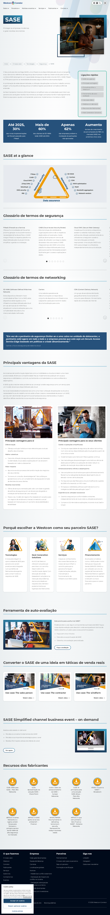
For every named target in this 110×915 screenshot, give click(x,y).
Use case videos (88, 100)
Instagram (86, 861)
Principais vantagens (90, 83)
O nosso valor (17, 64)
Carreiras (33, 864)
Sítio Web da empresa (37, 888)
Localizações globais (37, 867)
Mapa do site (36, 903)
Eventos (6, 880)
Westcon (6, 861)
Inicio (6, 64)
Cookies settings (17, 911)
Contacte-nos (8, 877)
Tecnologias (31, 64)
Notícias (32, 870)
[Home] (13, 3)
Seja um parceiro (62, 864)
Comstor (6, 864)
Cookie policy (27, 897)
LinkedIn (86, 858)
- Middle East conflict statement (41, 874)
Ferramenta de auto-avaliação (90, 95)
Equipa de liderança (36, 861)
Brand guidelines (50, 903)
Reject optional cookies (17, 906)
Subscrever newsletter (90, 864)
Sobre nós (6, 874)
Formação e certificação (64, 867)
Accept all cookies (17, 901)
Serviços (6, 870)
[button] (94, 3)
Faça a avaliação (63, 647)
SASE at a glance (89, 79)
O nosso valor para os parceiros (67, 861)
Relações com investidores (39, 891)
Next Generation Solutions (92, 112)
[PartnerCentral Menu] (105, 3)
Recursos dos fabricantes (91, 108)
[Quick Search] (100, 3)
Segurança (43, 64)
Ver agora (9, 750)
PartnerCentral (61, 858)
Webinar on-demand (90, 104)
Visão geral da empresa (38, 858)
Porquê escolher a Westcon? (89, 88)
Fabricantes (7, 867)
